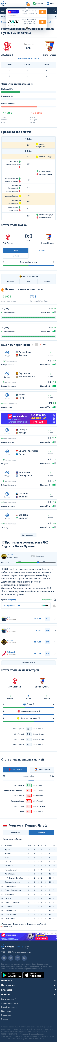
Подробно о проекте (9, 1007)
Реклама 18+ (12, 15)
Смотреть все (27, 535)
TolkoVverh (11, 652)
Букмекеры (7, 990)
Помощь (5, 994)
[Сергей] (4, 653)
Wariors (10, 555)
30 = (38, 561)
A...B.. (9, 617)
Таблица (46, 282)
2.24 (47, 654)
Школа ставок (6, 1011)
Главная (4, 22)
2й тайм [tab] (16, 256)
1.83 (47, 642)
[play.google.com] (12, 975)
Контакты (4, 1019)
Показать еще (27, 663)
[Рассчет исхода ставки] (55, 599)
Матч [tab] (16, 251)
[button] (27, 3)
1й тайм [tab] (41, 251)
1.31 (47, 619)
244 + (20, 561)
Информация (8, 985)
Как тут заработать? (8, 999)
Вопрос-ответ (6, 1015)
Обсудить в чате (27, 276)
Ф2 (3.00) (12, 600)
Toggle (35, 344)
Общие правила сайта (9, 1003)
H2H (28, 282)
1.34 (47, 630)
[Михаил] (4, 556)
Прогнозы (10, 282)
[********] (4, 618)
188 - (43, 561)
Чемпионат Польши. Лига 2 (28, 59)
